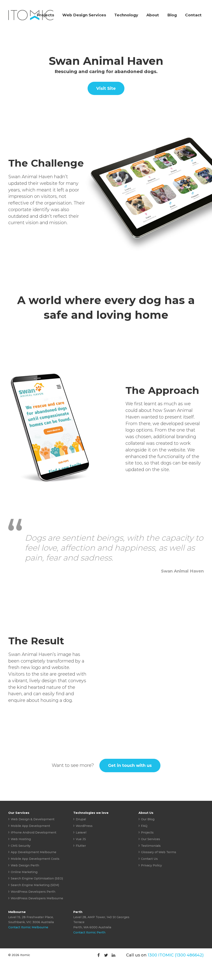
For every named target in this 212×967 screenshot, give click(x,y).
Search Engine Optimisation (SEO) (37, 878)
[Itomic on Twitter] (106, 955)
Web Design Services (84, 15)
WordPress (84, 826)
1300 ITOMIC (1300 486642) (176, 955)
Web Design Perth (25, 865)
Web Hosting (21, 839)
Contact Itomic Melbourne (28, 927)
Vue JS (81, 839)
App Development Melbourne (33, 852)
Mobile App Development (30, 826)
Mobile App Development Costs (35, 859)
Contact (193, 15)
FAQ (144, 826)
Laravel (81, 832)
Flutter (81, 846)
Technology (126, 15)
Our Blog (147, 819)
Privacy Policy (151, 865)
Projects (45, 15)
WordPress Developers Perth (33, 892)
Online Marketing (24, 872)
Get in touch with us (130, 765)
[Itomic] (30, 19)
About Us (146, 813)
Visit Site (106, 88)
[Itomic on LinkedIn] (113, 955)
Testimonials (151, 846)
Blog (172, 15)
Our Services (18, 813)
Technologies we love (90, 813)
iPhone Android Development (33, 832)
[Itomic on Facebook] (98, 955)
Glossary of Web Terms (158, 852)
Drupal (81, 819)
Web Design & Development (32, 819)
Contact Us (149, 859)
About (152, 15)
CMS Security (20, 846)
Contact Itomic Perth (89, 932)
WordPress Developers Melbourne (37, 898)
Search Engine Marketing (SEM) (35, 885)
